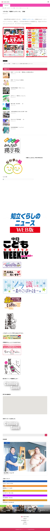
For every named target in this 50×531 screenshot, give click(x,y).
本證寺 (24, 63)
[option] (6, 509)
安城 (9, 63)
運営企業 (25, 518)
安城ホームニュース (16, 63)
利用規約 (25, 522)
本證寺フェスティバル (28, 19)
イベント (6, 5)
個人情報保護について (25, 520)
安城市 (21, 63)
